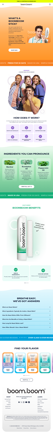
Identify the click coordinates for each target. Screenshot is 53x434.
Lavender (8, 401)
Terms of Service (33, 428)
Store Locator (41, 402)
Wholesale (40, 406)
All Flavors (7, 408)
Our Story (40, 401)
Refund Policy (19, 428)
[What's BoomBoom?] (26, 4)
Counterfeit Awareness (43, 411)
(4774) (10, 365)
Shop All (25, 380)
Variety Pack (7, 399)
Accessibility (40, 410)
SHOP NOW (14, 50)
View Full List (25, 186)
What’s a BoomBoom (42, 399)
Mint (9, 402)
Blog (39, 404)
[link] (8, 362)
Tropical (8, 404)
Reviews (40, 408)
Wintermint (7, 406)
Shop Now (8, 370)
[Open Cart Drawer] (50, 4)
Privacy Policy (26, 428)
